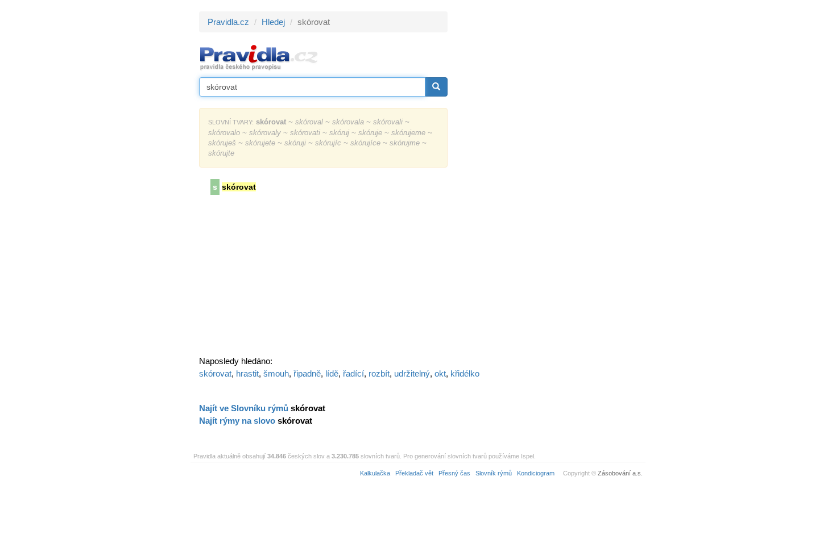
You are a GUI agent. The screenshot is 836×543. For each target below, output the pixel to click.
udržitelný (412, 373)
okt (440, 373)
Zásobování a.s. (620, 473)
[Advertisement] (550, 181)
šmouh (276, 373)
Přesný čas (454, 473)
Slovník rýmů (493, 473)
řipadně (307, 373)
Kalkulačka (375, 473)
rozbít (379, 373)
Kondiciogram (535, 473)
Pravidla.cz (228, 22)
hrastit (247, 373)
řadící (353, 373)
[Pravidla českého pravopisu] (259, 57)
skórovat (215, 373)
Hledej (273, 22)
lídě (331, 373)
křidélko (464, 373)
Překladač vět (414, 473)
